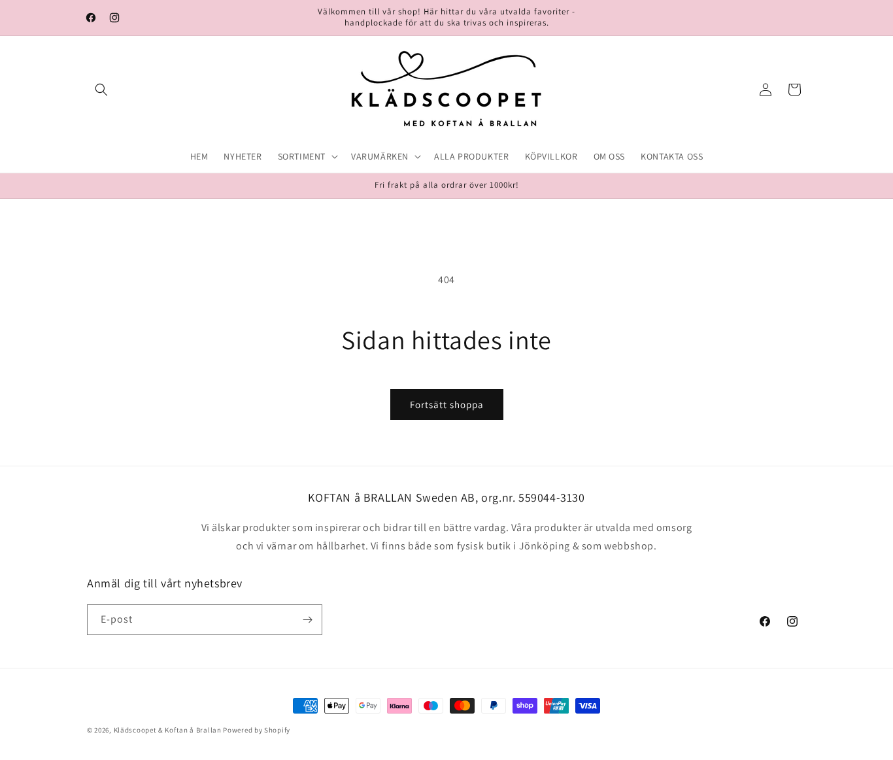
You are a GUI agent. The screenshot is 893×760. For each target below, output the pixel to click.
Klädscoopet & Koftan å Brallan (168, 729)
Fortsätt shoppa (447, 404)
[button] (101, 89)
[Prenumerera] (307, 619)
